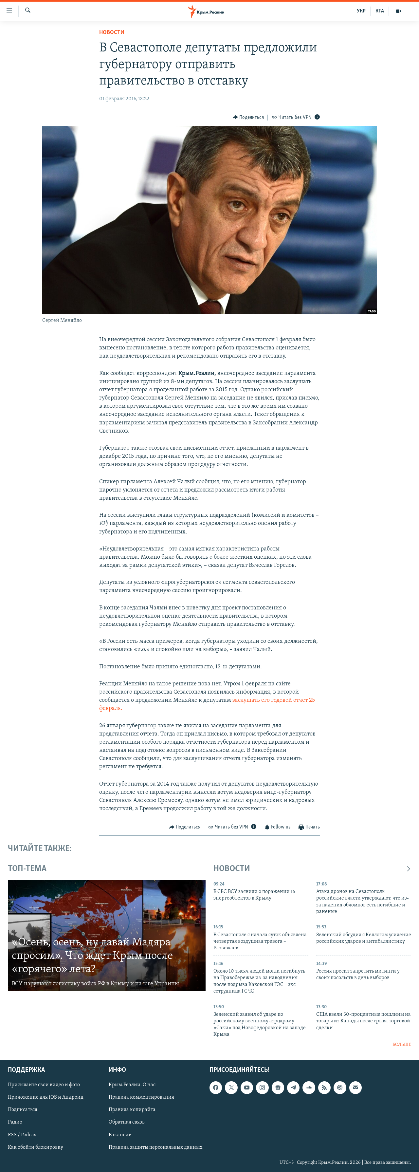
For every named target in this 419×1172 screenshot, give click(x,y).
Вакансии (120, 1134)
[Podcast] (340, 1087)
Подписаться (22, 1109)
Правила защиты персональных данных (155, 1147)
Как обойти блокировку (35, 1147)
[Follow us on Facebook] (216, 1087)
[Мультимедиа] (399, 11)
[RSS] (324, 1087)
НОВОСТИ (231, 869)
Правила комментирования (141, 1097)
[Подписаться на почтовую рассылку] (355, 1087)
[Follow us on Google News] (278, 1087)
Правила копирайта (132, 1109)
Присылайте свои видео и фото (44, 1085)
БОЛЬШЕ (401, 1044)
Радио (15, 1122)
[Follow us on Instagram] (262, 1087)
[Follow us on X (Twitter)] (231, 1087)
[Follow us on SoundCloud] (308, 1087)
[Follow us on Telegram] (293, 1087)
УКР (361, 11)
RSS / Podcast (23, 1134)
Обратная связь (126, 1122)
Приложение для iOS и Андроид (45, 1097)
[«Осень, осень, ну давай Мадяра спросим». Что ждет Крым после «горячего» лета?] (107, 936)
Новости (111, 33)
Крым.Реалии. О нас (132, 1085)
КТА (379, 11)
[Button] (248, 117)
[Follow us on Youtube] (247, 1087)
